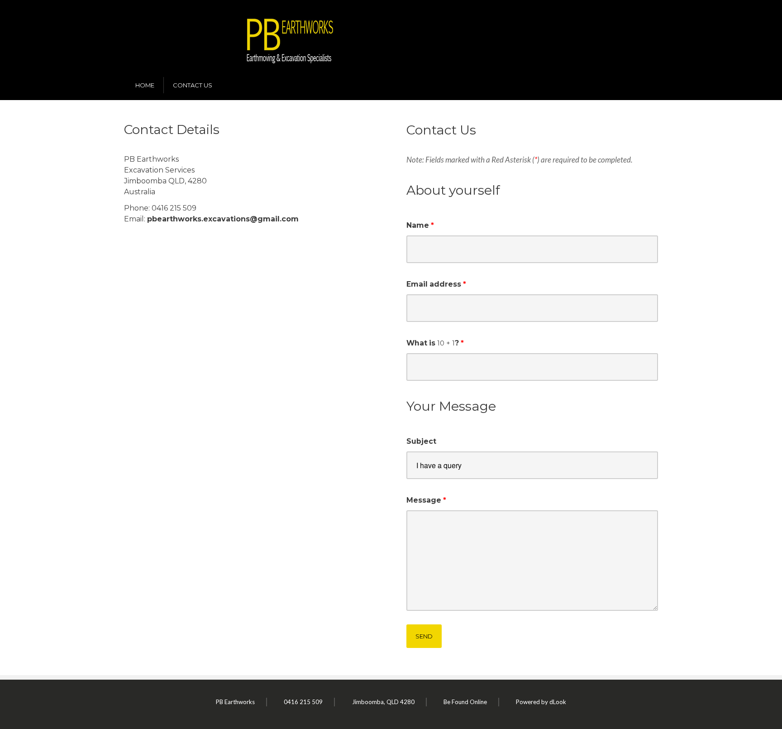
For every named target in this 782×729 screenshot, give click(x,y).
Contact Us (192, 85)
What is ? (432, 343)
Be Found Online (465, 701)
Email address (433, 284)
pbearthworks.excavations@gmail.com (223, 219)
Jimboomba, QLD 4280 (383, 701)
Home (144, 85)
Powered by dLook (541, 701)
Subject (421, 441)
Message (423, 500)
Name (417, 225)
